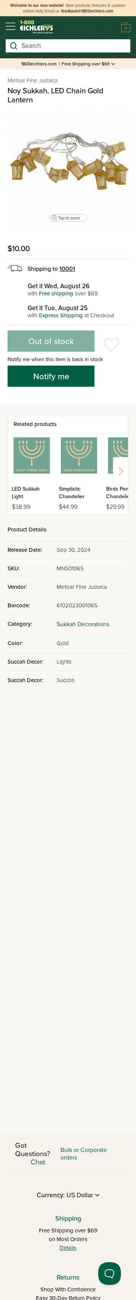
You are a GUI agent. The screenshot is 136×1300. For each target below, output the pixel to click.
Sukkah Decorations (83, 624)
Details (68, 1247)
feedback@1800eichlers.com (87, 11)
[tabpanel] (68, 170)
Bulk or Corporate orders (83, 1153)
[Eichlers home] (36, 27)
